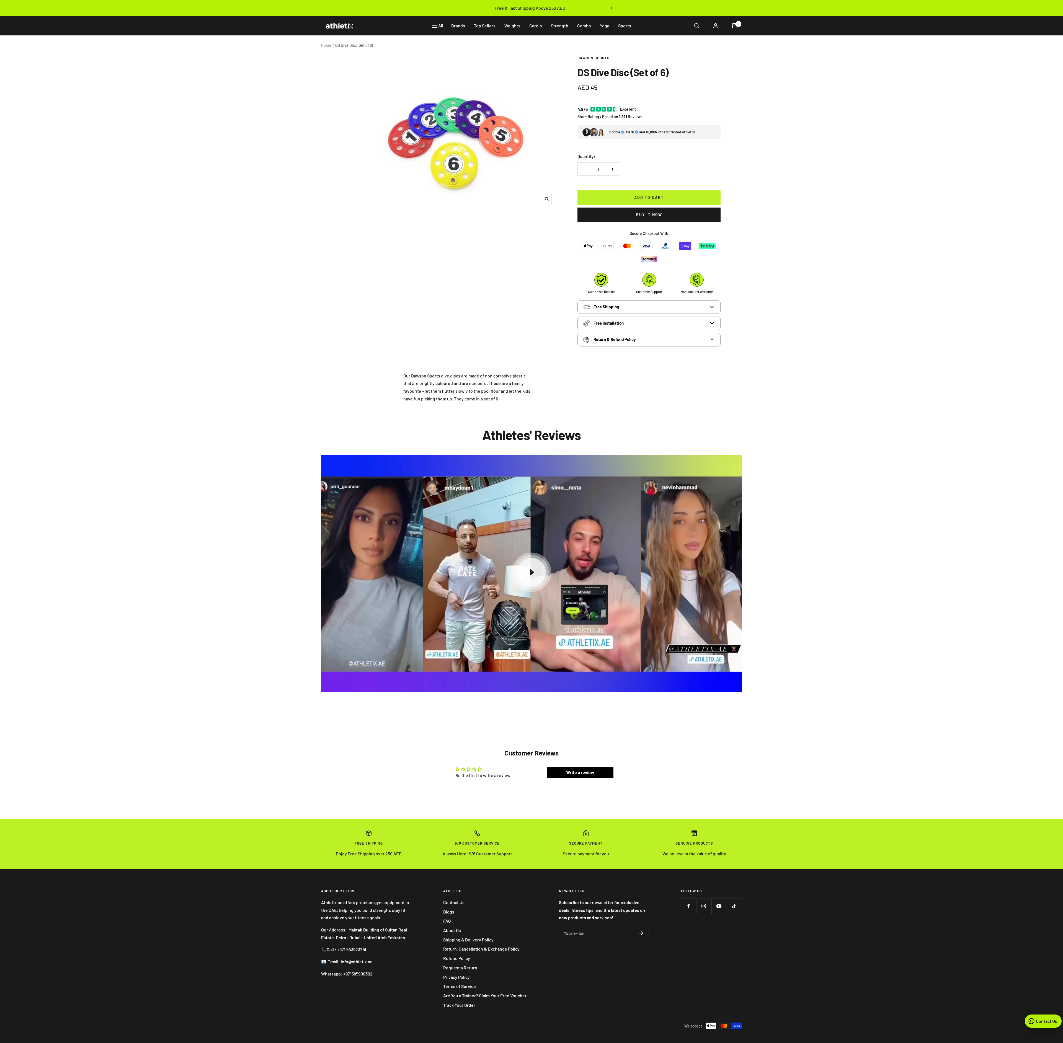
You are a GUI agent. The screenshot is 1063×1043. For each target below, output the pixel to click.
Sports (624, 25)
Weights (512, 25)
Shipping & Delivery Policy (468, 939)
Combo (584, 25)
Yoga (604, 25)
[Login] (715, 25)
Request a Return (460, 967)
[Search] (696, 25)
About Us (452, 930)
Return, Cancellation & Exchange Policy (481, 948)
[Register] (641, 933)
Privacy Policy (456, 977)
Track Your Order (459, 1005)
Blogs (448, 911)
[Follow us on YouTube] (719, 906)
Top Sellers (485, 25)
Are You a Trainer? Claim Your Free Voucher (485, 995)
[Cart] (734, 25)
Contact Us (454, 902)
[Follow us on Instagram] (703, 906)
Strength (559, 25)
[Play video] (531, 572)
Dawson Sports (593, 58)
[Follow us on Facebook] (688, 906)
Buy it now (649, 214)
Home (326, 45)
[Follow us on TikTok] (734, 906)
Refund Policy (456, 958)
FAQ (447, 920)
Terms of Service (459, 986)
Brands (458, 25)
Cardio (535, 25)
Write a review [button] (580, 772)
